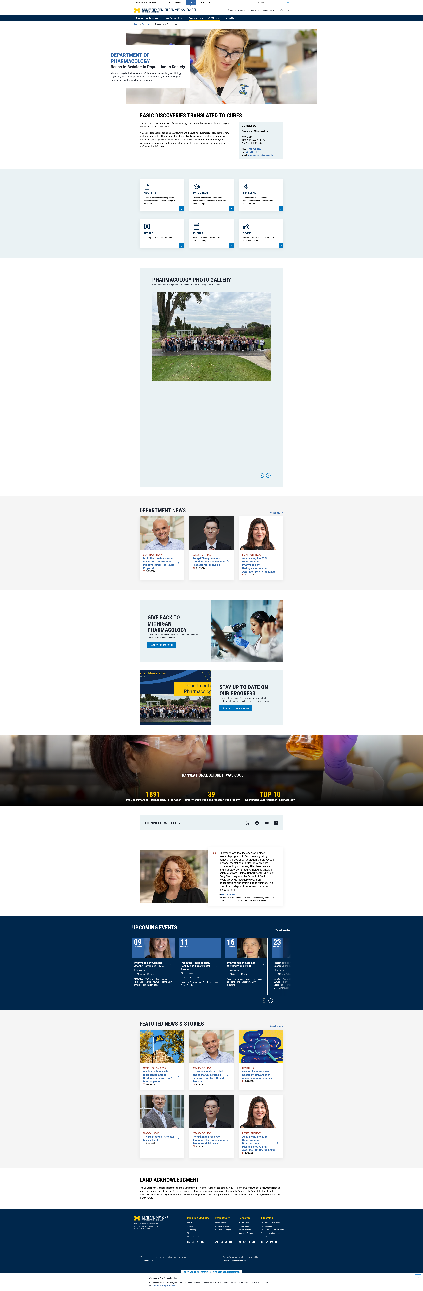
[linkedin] (276, 823)
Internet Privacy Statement (164, 1285)
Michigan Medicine (198, 1218)
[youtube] (267, 823)
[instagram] (193, 1242)
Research (178, 2)
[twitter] (197, 1242)
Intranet (264, 1237)
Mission (190, 1226)
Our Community (267, 1226)
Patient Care (165, 2)
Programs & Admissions (270, 1223)
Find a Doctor (220, 1223)
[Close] (418, 1277)
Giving (189, 1233)
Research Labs (244, 1226)
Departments (205, 2)
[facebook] (257, 823)
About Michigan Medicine (146, 2)
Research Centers (245, 1230)
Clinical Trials (244, 1223)
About (189, 1223)
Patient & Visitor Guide (224, 1226)
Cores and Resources (247, 1233)
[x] (248, 823)
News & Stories (193, 1237)
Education (191, 2)
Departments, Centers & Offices (273, 1230)
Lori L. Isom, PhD (228, 894)
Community (191, 1230)
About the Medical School (271, 1233)
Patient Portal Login (223, 1230)
